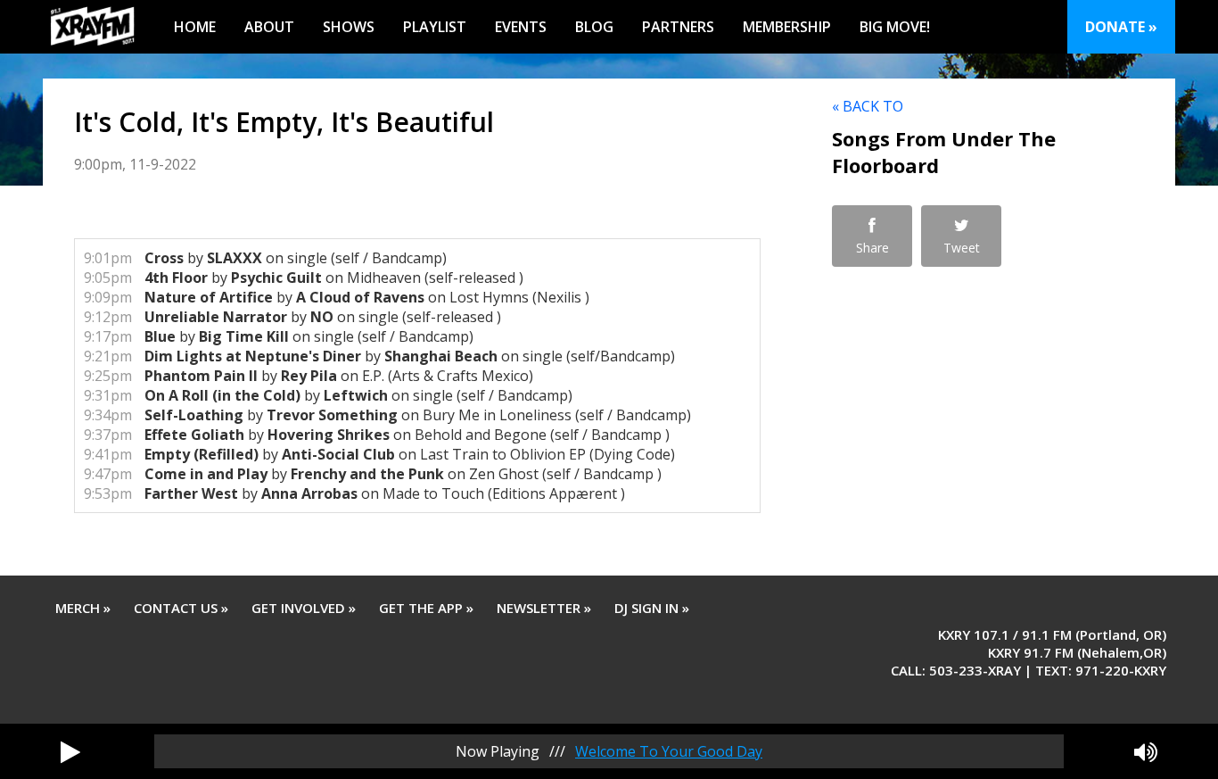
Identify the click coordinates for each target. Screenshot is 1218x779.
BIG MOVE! (895, 27)
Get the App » (426, 608)
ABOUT (269, 27)
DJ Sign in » (651, 608)
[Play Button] (70, 751)
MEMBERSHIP (787, 27)
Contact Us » (181, 608)
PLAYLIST (434, 27)
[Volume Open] (1145, 751)
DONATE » (1121, 27)
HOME (195, 27)
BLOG (594, 27)
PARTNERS (678, 27)
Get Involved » (303, 608)
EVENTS (521, 27)
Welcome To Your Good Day (668, 751)
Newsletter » (544, 608)
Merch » (83, 608)
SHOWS (348, 27)
